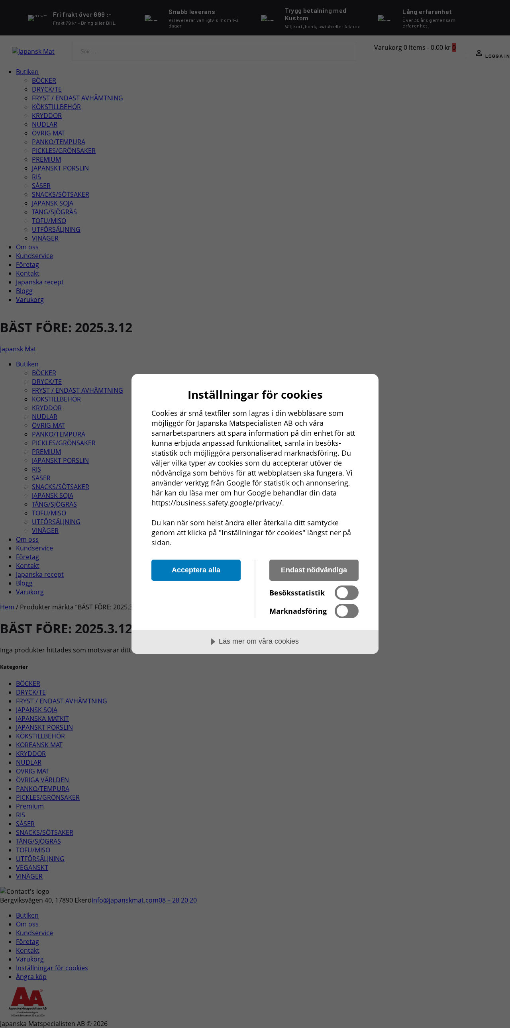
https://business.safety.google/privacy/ (216, 502)
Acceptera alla (196, 570)
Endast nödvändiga (314, 570)
